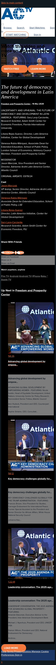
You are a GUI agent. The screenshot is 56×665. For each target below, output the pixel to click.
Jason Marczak (9, 185)
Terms (10, 651)
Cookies (27, 651)
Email (20, 252)
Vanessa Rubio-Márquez (14, 198)
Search (21, 28)
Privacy (18, 651)
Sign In (37, 35)
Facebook (8, 252)
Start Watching (37, 28)
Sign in (26, 75)
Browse (7, 28)
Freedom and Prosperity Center (16, 103)
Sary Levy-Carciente (12, 222)
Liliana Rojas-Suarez (12, 210)
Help (4, 651)
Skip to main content (12, 3)
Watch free (12, 69)
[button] (3, 24)
